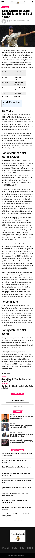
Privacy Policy (5, 548)
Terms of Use (30, 548)
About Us (22, 548)
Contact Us (14, 548)
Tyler (10, 22)
